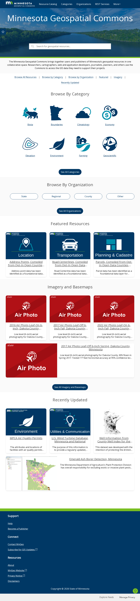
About (11, 565)
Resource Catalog (48, 4)
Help (10, 523)
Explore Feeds (107, 597)
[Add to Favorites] (3, 32)
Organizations (83, 4)
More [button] (116, 4)
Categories (66, 4)
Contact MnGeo (16, 544)
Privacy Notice (15, 575)
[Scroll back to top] (135, 591)
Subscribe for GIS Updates (21, 549)
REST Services (102, 4)
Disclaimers (14, 581)
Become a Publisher (18, 528)
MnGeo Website (16, 570)
